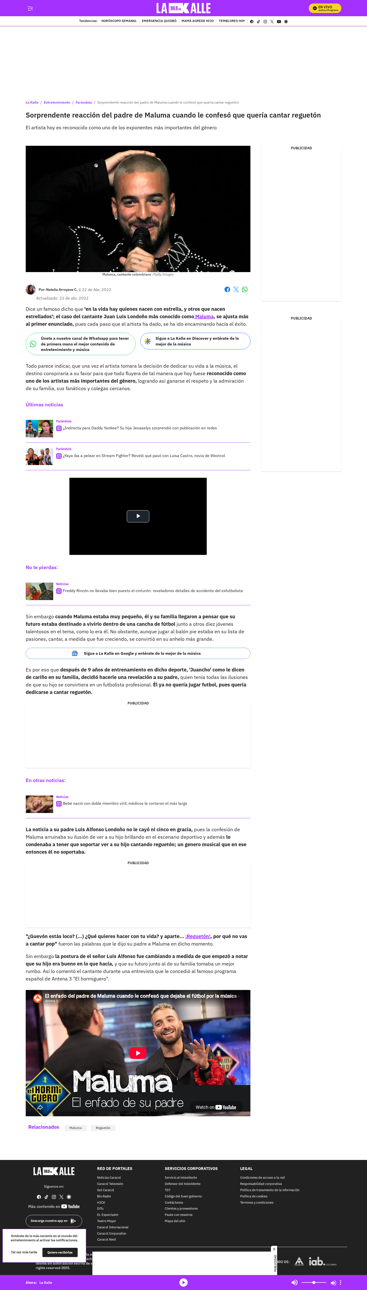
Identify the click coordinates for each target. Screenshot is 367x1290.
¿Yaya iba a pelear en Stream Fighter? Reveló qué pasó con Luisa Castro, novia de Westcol (144, 455)
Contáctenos (174, 1202)
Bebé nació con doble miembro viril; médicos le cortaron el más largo (125, 803)
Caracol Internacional (113, 1227)
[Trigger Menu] (30, 8)
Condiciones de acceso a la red (262, 1177)
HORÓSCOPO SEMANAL (119, 21)
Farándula (84, 102)
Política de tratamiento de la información (269, 1190)
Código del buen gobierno (183, 1196)
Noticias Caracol (109, 1177)
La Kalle (32, 102)
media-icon (183, 1282)
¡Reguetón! (197, 936)
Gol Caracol (105, 1190)
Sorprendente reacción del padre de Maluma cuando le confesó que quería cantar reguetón (168, 102)
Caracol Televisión (110, 1184)
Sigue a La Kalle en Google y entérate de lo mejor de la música (142, 653)
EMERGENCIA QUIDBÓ (159, 21)
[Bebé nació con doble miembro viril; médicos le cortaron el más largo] (39, 804)
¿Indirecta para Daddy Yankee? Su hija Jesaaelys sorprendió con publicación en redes (140, 427)
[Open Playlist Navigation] (340, 1282)
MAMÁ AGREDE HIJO (198, 21)
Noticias (62, 584)
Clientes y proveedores (181, 1208)
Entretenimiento (57, 102)
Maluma (204, 316)
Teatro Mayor (106, 1221)
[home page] (184, 8)
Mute (295, 1283)
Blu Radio (104, 1196)
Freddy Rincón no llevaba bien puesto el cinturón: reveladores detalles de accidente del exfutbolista (153, 590)
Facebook (227, 292)
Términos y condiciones (256, 1202)
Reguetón (103, 1128)
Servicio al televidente (181, 1177)
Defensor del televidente (182, 1184)
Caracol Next (106, 1239)
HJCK (101, 1202)
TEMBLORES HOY (232, 21)
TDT (168, 1190)
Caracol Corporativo (111, 1233)
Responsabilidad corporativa (261, 1184)
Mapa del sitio (175, 1221)
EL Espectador (108, 1215)
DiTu (100, 1208)
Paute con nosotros (178, 1215)
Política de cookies (253, 1196)
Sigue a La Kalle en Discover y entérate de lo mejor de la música (197, 341)
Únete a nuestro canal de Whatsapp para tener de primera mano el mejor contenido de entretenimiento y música (85, 344)
